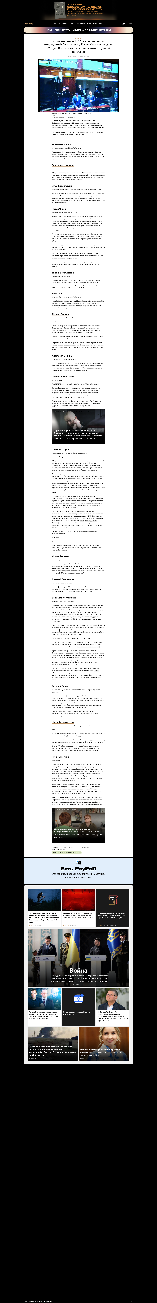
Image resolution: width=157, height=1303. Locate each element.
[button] (78, 85)
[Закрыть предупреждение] (131, 1301)
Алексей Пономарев (63, 579)
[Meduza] (29, 23)
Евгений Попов (60, 686)
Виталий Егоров (60, 449)
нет (78, 130)
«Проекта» (98, 642)
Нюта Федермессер (63, 722)
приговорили (66, 123)
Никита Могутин (61, 757)
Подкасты (81, 23)
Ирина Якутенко (60, 556)
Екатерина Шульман (63, 165)
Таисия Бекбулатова (63, 272)
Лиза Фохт (57, 293)
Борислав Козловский (64, 597)
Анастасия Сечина (62, 355)
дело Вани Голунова (74, 776)
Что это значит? (47, 1301)
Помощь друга (98, 23)
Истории (65, 23)
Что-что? (62, 849)
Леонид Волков (60, 314)
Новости (57, 23)
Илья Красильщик (62, 186)
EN (131, 23)
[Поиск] (127, 24)
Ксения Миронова (61, 144)
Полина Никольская (63, 376)
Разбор (72, 23)
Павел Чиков (59, 209)
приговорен (100, 247)
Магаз (89, 23)
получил (65, 330)
